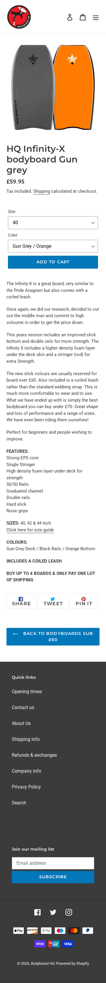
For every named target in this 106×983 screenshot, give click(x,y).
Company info (26, 771)
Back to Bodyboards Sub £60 (57, 636)
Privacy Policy (26, 787)
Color (13, 235)
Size (11, 211)
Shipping (41, 191)
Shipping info (26, 739)
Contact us (23, 707)
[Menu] (95, 16)
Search (19, 803)
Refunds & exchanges (34, 755)
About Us (21, 723)
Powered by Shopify (72, 963)
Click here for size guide (30, 530)
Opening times (27, 691)
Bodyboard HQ (43, 963)
